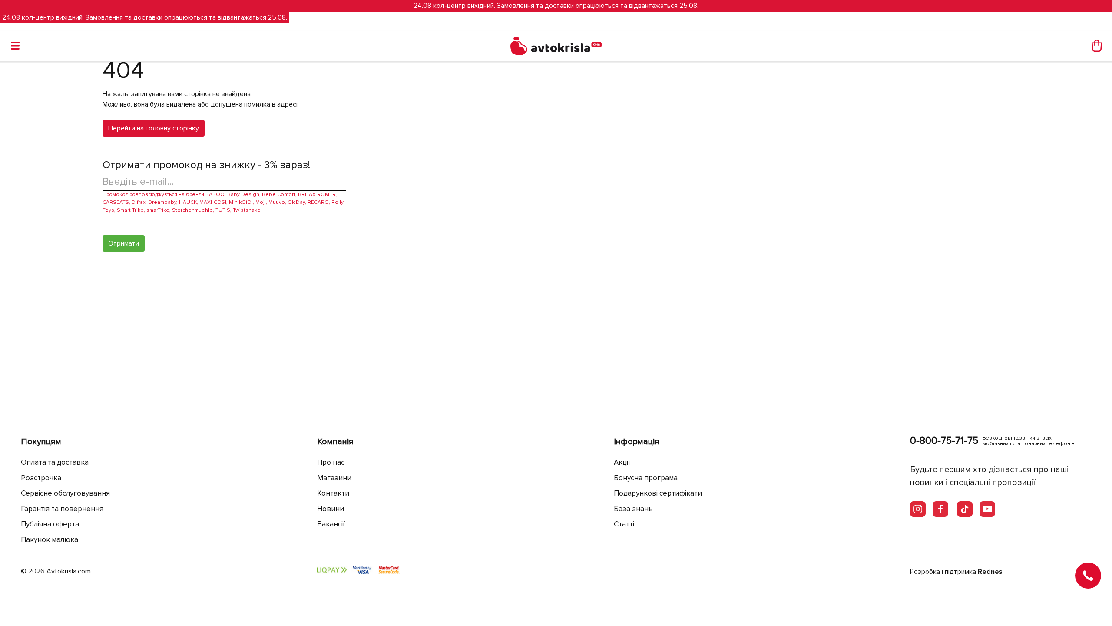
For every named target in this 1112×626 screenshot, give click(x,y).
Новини (330, 508)
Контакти (333, 493)
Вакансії (331, 524)
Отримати (123, 243)
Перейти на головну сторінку (153, 128)
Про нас (330, 462)
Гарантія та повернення (62, 508)
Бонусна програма (646, 478)
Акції (622, 462)
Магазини (334, 478)
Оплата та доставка (55, 462)
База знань (633, 508)
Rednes (990, 571)
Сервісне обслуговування (65, 493)
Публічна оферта (50, 524)
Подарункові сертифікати (658, 493)
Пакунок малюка (49, 539)
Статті (624, 524)
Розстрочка (41, 478)
